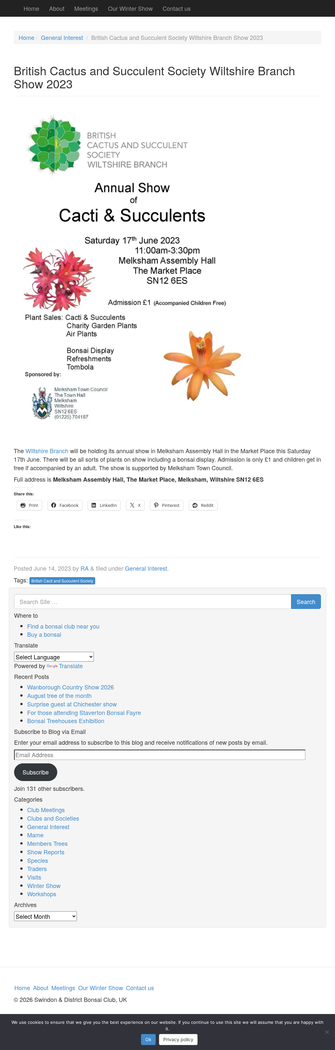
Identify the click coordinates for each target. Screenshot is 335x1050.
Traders (37, 868)
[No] (327, 1032)
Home (31, 8)
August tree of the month (59, 695)
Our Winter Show (130, 8)
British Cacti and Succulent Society (62, 580)
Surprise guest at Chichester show (72, 704)
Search (306, 601)
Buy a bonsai (44, 634)
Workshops (41, 893)
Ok (148, 1039)
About (56, 8)
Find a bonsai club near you (63, 626)
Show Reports (45, 851)
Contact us (177, 8)
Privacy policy (178, 1039)
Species (37, 860)
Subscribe (36, 772)
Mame (35, 834)
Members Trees (47, 843)
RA (84, 568)
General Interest (62, 37)
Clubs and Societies (53, 818)
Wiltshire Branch (47, 450)
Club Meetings (46, 809)
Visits (34, 877)
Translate (71, 665)
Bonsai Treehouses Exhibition (65, 720)
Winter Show (44, 885)
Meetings (86, 8)
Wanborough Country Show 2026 (70, 687)
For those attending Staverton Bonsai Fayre (84, 712)
